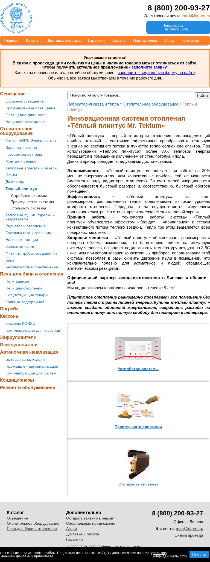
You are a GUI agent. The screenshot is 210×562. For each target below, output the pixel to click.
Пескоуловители (18, 344)
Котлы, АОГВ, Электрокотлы (30, 140)
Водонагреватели (21, 147)
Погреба (9, 308)
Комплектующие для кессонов (32, 330)
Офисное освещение (24, 101)
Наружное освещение (25, 122)
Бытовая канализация (25, 359)
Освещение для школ (24, 115)
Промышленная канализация (31, 366)
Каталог (33, 40)
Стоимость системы (28, 208)
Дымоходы (15, 182)
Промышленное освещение (30, 108)
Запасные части (19, 246)
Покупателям (145, 40)
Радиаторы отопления (25, 226)
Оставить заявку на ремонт (90, 518)
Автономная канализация (29, 352)
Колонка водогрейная (24, 302)
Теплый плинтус (21, 188)
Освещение (12, 93)
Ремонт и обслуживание (27, 387)
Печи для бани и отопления (31, 274)
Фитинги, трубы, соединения (31, 253)
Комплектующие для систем (30, 373)
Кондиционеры (17, 380)
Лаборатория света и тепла (16, 18)
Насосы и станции (21, 239)
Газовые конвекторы (23, 154)
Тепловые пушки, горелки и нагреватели (30, 217)
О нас (169, 40)
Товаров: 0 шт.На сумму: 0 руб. (176, 27)
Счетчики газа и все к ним (28, 233)
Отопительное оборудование (16, 131)
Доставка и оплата (64, 40)
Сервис (119, 40)
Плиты (11, 175)
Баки (9, 260)
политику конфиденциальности (170, 554)
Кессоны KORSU (20, 323)
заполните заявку (149, 67)
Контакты (190, 40)
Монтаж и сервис (20, 161)
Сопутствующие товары (26, 295)
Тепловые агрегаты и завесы (31, 168)
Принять (199, 554)
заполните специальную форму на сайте (156, 72)
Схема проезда (188, 535)
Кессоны (10, 316)
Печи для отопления (23, 288)
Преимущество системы (32, 202)
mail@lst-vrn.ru (196, 15)
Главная (11, 40)
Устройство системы (28, 195)
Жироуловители (18, 337)
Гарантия (96, 40)
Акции (71, 528)
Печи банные (17, 281)
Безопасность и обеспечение (31, 267)
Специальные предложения (91, 523)
